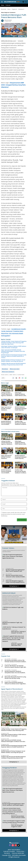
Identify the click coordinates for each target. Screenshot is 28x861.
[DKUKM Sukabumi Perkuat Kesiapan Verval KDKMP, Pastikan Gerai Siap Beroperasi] (7, 416)
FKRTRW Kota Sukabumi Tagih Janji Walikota (12, 623)
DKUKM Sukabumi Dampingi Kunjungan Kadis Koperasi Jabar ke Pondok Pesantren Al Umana (13, 356)
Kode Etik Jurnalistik (9, 851)
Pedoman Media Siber (18, 853)
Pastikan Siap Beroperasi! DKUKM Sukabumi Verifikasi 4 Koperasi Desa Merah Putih (13, 364)
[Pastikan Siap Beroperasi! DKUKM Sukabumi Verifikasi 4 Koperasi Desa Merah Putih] (21, 416)
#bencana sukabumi (8, 372)
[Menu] (2, 1)
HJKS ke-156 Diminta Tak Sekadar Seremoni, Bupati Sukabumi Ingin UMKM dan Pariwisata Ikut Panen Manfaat (16, 666)
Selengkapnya (13, 586)
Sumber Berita (21, 374)
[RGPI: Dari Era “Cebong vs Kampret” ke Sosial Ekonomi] (14, 628)
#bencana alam (14, 369)
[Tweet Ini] (16, 378)
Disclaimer (7, 853)
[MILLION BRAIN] (12, 2)
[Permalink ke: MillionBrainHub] (2, 20)
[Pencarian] (26, 2)
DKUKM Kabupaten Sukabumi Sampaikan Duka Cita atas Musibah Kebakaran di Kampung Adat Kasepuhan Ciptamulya (15, 672)
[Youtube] (15, 845)
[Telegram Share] (22, 378)
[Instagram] (13, 845)
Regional (6, 12)
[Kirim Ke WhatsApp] (25, 378)
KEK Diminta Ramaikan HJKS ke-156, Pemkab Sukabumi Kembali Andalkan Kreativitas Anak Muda (15, 661)
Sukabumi (12, 12)
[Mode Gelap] (23, 2)
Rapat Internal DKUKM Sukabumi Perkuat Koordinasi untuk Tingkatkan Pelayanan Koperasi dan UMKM (15, 683)
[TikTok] (18, 845)
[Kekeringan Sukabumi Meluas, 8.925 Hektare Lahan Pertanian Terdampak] (21, 388)
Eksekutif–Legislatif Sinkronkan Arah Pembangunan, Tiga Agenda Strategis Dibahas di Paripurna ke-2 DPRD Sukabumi (18, 644)
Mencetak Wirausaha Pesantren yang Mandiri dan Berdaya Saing (15, 677)
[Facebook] (10, 845)
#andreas (5, 369)
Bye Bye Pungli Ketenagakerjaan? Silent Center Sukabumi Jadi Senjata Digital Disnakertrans (15, 570)
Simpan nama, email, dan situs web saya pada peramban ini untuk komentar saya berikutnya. (13, 514)
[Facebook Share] (13, 378)
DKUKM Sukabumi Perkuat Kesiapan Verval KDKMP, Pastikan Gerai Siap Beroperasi (13, 360)
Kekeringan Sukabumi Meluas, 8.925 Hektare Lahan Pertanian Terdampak (13, 347)
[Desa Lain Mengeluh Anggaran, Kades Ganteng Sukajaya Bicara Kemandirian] (14, 821)
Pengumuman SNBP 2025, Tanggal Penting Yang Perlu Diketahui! (13, 85)
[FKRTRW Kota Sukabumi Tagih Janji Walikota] (14, 613)
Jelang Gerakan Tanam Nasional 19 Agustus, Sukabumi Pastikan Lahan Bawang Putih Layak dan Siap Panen (14, 343)
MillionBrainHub (8, 20)
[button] (14, 534)
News (2, 12)
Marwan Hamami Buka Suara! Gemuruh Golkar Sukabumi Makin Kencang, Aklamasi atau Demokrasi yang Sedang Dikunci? (15, 576)
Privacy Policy (20, 851)
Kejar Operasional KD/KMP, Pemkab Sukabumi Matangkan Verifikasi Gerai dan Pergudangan (13, 351)
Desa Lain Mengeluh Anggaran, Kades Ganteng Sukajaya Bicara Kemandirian (15, 581)
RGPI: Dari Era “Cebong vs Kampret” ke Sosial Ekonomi (18, 632)
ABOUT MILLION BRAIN (14, 849)
